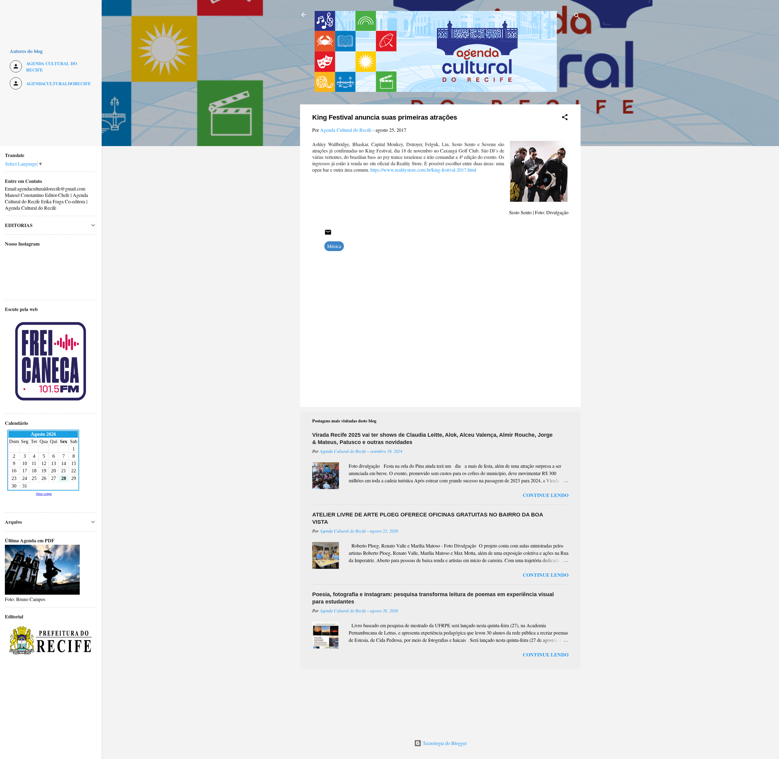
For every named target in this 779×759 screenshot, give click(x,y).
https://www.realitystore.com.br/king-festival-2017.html (423, 169)
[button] (564, 118)
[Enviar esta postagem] (328, 234)
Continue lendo (545, 494)
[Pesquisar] (577, 16)
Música (334, 246)
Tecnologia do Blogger (444, 743)
